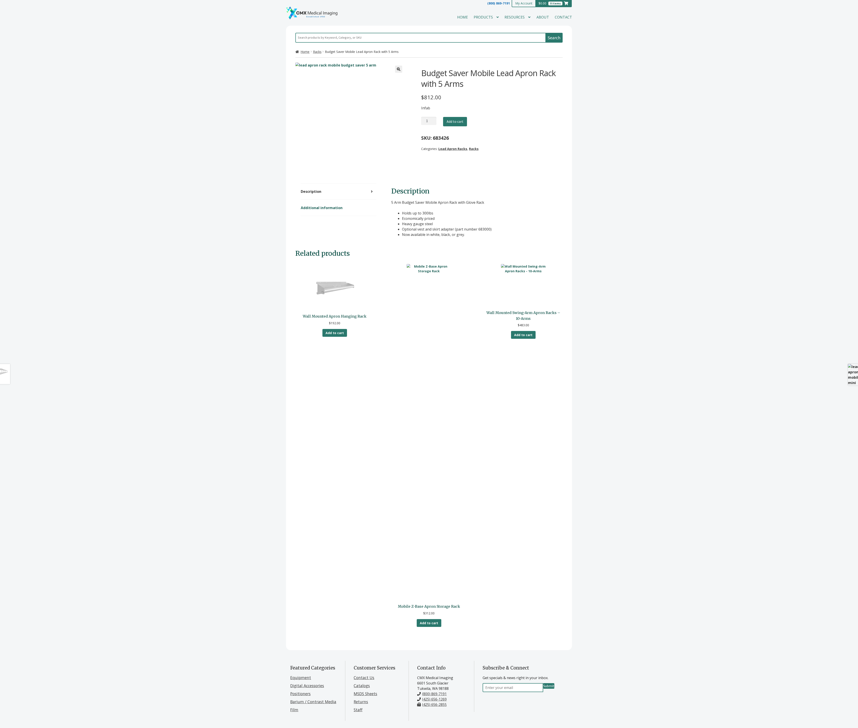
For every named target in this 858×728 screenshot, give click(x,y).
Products (483, 17)
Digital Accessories (307, 685)
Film (294, 709)
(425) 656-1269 (434, 699)
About (542, 17)
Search (554, 37)
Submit (548, 686)
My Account (523, 3)
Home (462, 17)
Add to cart (455, 121)
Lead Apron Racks (452, 149)
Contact (563, 17)
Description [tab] (311, 191)
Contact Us (364, 677)
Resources (515, 17)
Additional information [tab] (322, 207)
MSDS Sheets (365, 693)
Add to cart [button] (335, 333)
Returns (361, 701)
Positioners (300, 693)
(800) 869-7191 (498, 3)
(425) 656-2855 (434, 704)
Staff (358, 709)
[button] (398, 69)
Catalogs (362, 685)
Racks (317, 52)
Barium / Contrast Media (313, 701)
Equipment (300, 677)
